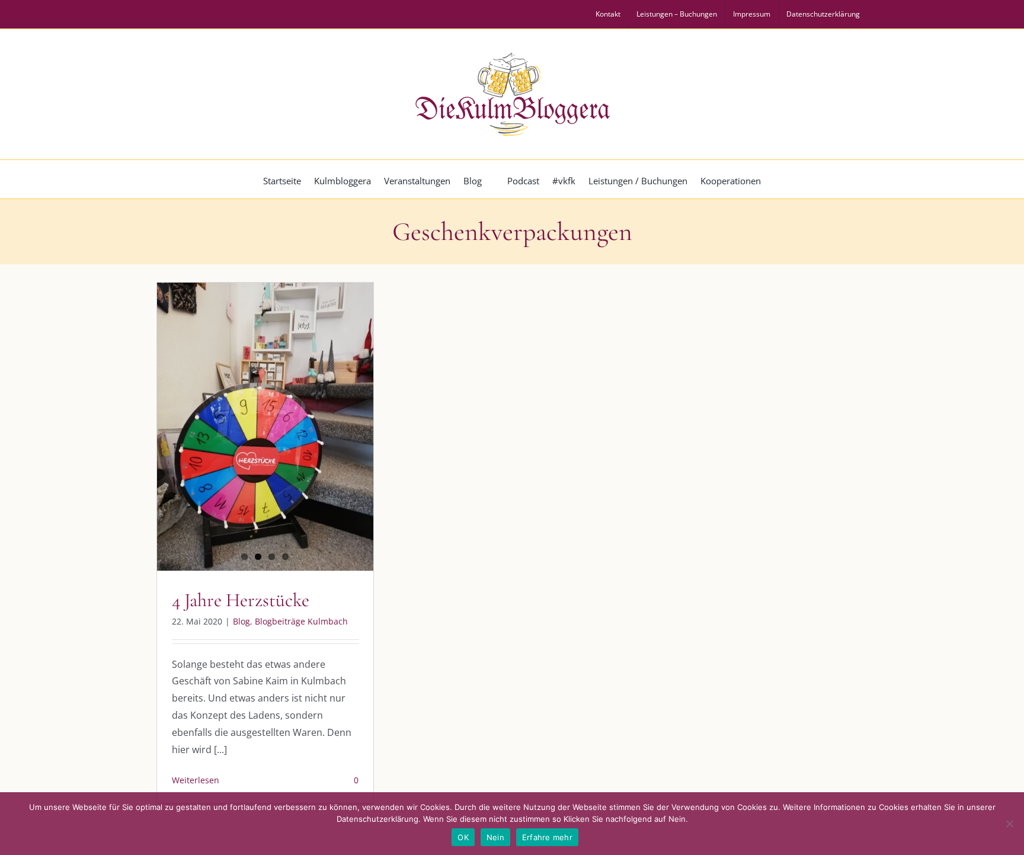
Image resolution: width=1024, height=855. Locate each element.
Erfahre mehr (547, 837)
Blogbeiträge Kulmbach (301, 621)
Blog (241, 621)
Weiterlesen (195, 780)
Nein (495, 837)
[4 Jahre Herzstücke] (265, 427)
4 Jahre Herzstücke (240, 599)
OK (463, 837)
